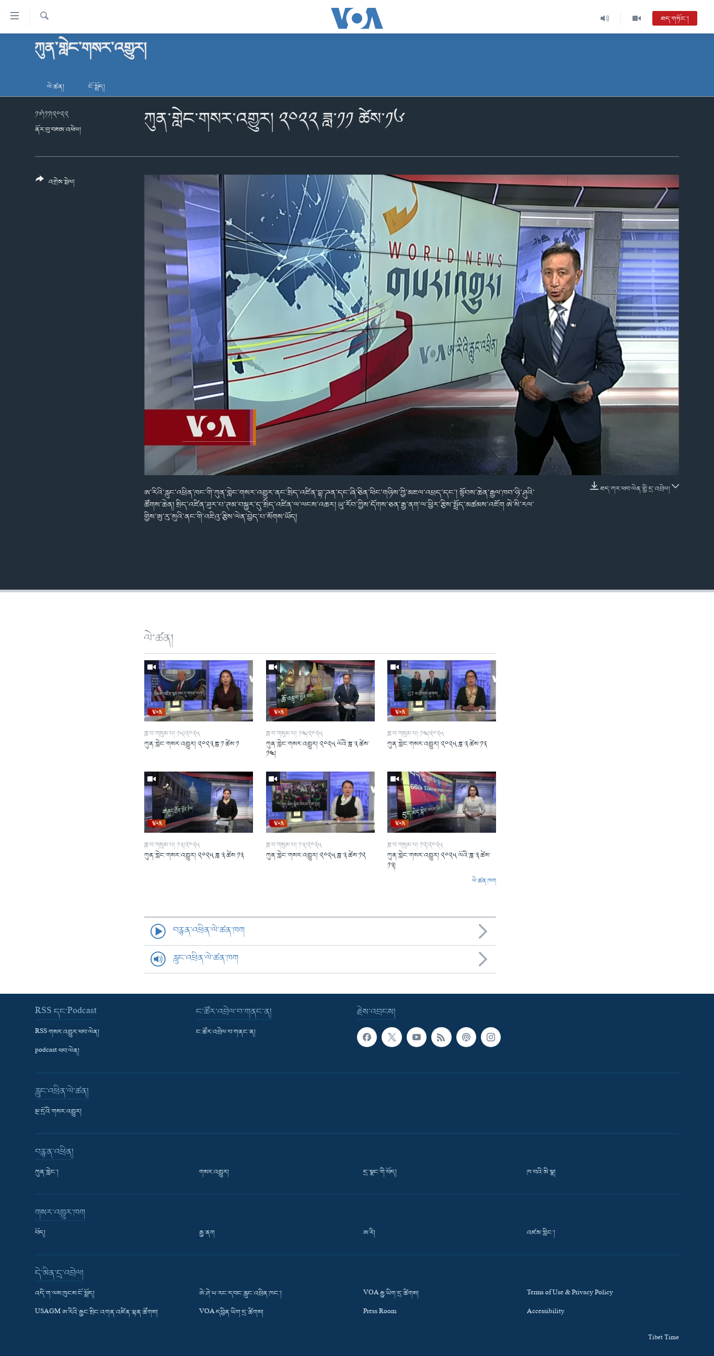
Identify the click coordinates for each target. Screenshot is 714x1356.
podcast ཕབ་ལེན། (57, 1051)
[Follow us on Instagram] (491, 1037)
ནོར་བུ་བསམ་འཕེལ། (58, 129)
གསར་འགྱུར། (214, 1172)
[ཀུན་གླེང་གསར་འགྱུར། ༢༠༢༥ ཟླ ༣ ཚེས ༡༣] (198, 802)
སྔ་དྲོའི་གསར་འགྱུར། (58, 1112)
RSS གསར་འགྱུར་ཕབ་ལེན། (67, 1032)
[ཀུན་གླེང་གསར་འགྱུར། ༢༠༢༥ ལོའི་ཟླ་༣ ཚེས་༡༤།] (320, 690)
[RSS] (441, 1037)
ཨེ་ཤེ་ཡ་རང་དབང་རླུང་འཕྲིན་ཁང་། (240, 1294)
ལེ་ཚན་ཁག (484, 881)
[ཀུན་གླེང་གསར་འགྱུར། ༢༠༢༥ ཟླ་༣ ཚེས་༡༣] (441, 690)
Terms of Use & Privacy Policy (570, 1294)
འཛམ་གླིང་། (541, 1233)
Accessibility (546, 1312)
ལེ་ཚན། (55, 87)
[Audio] (605, 18)
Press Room (379, 1312)
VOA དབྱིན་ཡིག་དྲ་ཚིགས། (231, 1312)
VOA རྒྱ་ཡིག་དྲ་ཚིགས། (391, 1294)
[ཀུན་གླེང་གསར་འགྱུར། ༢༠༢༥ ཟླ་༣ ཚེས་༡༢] (320, 802)
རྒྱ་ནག (207, 1233)
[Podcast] (466, 1037)
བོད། (40, 1233)
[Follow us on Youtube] (417, 1037)
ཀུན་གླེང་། (47, 1172)
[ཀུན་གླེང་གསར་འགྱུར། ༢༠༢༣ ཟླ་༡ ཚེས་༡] (198, 690)
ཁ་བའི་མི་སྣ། (541, 1172)
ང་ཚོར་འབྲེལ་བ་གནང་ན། (226, 1032)
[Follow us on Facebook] (367, 1037)
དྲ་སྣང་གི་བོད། (380, 1172)
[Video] (636, 18)
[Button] (55, 185)
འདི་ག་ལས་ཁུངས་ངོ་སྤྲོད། (65, 1294)
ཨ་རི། (369, 1233)
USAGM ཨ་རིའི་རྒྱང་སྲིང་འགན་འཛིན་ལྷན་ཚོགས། (96, 1312)
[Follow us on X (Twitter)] (391, 1037)
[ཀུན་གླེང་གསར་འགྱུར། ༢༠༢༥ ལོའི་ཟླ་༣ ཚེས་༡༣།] (441, 802)
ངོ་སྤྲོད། (96, 87)
